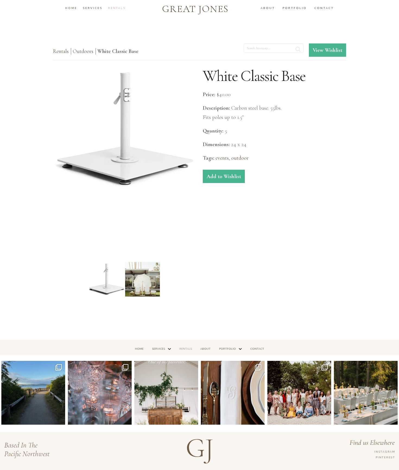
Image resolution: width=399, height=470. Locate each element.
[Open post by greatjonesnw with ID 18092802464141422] (100, 393)
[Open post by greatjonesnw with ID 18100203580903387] (33, 393)
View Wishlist (327, 50)
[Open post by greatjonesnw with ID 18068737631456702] (233, 393)
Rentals (61, 51)
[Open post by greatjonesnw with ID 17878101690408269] (299, 393)
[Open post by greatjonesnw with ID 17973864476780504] (366, 393)
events (222, 158)
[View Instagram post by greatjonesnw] (60, 418)
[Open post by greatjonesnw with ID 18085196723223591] (166, 393)
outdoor (240, 158)
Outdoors (83, 51)
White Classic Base (117, 51)
